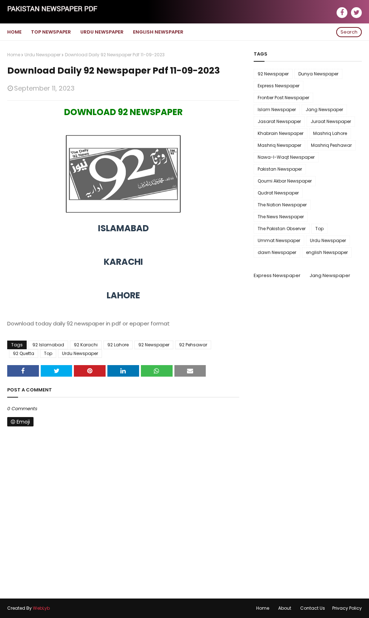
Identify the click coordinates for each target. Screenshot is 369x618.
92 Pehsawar (193, 345)
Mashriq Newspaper (279, 145)
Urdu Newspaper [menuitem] (102, 32)
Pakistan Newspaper (280, 169)
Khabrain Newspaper (280, 133)
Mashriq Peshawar (331, 145)
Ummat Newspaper (279, 240)
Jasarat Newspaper (279, 121)
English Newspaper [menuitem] (158, 32)
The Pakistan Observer (282, 228)
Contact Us (312, 608)
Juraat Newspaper (331, 121)
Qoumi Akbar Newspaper (285, 181)
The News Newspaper (281, 217)
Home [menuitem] (14, 32)
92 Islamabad (48, 345)
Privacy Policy (347, 608)
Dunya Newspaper (318, 74)
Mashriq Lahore (330, 133)
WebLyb (41, 608)
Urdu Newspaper (43, 55)
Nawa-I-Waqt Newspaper (286, 157)
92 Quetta (23, 353)
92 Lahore (118, 345)
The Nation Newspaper (282, 205)
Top (48, 353)
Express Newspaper (278, 86)
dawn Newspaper (277, 252)
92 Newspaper (153, 345)
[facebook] (342, 12)
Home (13, 55)
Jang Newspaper (324, 109)
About (284, 608)
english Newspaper (327, 252)
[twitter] (356, 12)
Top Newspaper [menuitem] (51, 32)
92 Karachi (86, 345)
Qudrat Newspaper (278, 193)
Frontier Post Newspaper (283, 98)
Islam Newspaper (277, 109)
